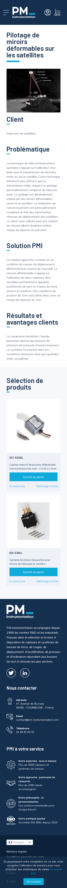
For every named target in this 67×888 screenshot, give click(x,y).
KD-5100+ (15, 553)
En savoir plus (17, 486)
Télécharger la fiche (47, 486)
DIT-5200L (16, 457)
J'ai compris (33, 881)
